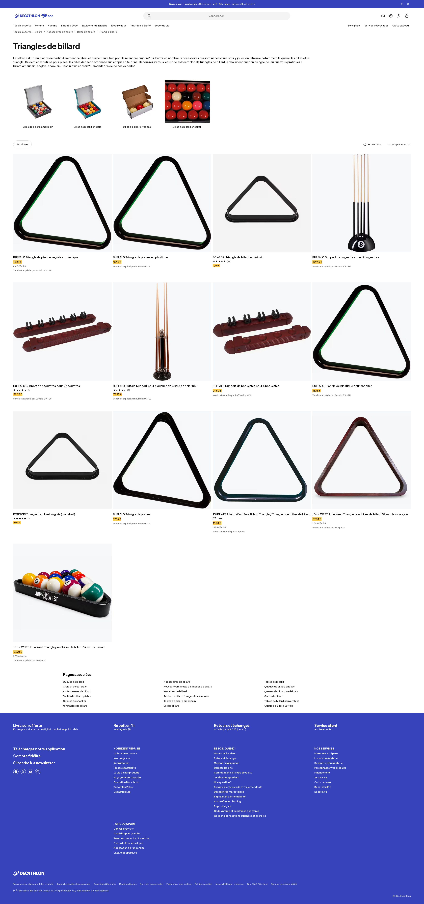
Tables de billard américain (180, 701)
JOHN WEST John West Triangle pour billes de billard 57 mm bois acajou (360, 514)
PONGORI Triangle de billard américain (238, 257)
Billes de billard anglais (87, 126)
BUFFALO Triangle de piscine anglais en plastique (45, 257)
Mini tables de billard (75, 705)
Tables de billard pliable (77, 696)
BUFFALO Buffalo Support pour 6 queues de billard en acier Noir (155, 386)
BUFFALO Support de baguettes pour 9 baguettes (345, 257)
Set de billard (171, 705)
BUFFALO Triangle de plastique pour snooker (342, 386)
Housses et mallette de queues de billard (188, 686)
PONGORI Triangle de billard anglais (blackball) (44, 514)
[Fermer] (408, 4)
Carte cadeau (400, 25)
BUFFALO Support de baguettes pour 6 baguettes (46, 386)
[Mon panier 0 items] (407, 16)
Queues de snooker (74, 701)
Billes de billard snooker (187, 126)
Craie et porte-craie (75, 686)
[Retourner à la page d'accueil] (34, 16)
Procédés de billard (175, 691)
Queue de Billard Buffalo (278, 705)
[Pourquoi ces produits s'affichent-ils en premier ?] (365, 144)
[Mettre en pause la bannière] (402, 4)
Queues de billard (73, 681)
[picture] (62, 203)
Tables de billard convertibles (281, 701)
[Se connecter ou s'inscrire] (399, 16)
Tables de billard (274, 681)
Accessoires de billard (177, 681)
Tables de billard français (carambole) (186, 696)
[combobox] (399, 144)
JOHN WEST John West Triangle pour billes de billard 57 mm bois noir (59, 647)
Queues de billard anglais (279, 686)
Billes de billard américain (38, 126)
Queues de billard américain (281, 691)
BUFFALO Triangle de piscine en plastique (140, 257)
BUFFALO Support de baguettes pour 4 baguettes (246, 386)
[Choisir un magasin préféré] (383, 16)
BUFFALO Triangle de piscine (132, 514)
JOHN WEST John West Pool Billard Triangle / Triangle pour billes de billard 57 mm (262, 516)
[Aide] (391, 16)
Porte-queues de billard (77, 691)
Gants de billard (273, 696)
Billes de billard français (137, 126)
